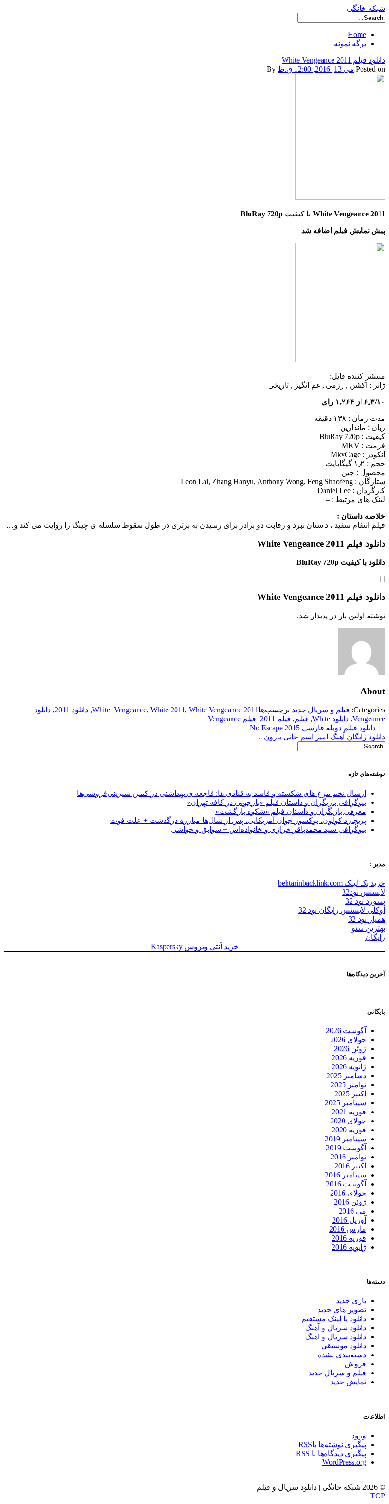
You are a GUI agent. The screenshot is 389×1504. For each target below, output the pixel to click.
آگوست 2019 (346, 1148)
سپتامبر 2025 (345, 1103)
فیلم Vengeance (232, 719)
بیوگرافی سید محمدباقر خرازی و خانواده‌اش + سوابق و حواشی (268, 829)
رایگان (375, 937)
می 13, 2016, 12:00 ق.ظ (316, 69)
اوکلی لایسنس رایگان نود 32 (341, 910)
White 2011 (167, 710)
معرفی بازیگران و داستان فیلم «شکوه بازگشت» (290, 811)
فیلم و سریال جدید (321, 710)
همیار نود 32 (366, 919)
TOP (377, 1496)
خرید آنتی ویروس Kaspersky (195, 947)
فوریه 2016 (349, 1238)
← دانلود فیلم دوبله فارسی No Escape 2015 (317, 728)
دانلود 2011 (71, 710)
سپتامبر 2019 (345, 1139)
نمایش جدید (348, 1382)
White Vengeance (215, 710)
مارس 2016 (347, 1229)
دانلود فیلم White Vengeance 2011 (333, 60)
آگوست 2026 (346, 1031)
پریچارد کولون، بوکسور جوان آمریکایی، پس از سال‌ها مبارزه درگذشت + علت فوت (238, 820)
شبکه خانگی (366, 8)
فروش (355, 1364)
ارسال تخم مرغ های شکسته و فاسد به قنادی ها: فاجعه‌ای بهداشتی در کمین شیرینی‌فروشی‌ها (221, 793)
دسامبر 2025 (346, 1076)
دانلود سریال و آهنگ (335, 1328)
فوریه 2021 (349, 1112)
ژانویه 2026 (349, 1067)
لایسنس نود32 (363, 892)
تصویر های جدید (341, 1310)
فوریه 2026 (349, 1058)
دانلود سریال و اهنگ (335, 1337)
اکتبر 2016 (350, 1166)
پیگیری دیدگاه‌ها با (331, 1453)
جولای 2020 (348, 1121)
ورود (359, 1435)
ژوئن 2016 (350, 1202)
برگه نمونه (350, 43)
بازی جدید (351, 1301)
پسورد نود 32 (365, 901)
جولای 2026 (348, 1040)
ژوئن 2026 (350, 1049)
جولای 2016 (348, 1193)
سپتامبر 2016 (345, 1175)
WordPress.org (344, 1462)
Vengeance (130, 710)
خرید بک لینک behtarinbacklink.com (331, 883)
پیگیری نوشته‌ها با (332, 1444)
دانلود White (330, 719)
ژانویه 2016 (349, 1247)
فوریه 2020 (349, 1130)
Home (357, 34)
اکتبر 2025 (350, 1094)
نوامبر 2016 (348, 1157)
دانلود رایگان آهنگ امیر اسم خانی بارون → (319, 737)
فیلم (301, 719)
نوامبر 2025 (348, 1085)
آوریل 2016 (349, 1220)
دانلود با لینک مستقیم (333, 1319)
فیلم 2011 (275, 719)
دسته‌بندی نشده (342, 1355)
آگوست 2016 (346, 1184)
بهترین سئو (368, 928)
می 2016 (352, 1211)
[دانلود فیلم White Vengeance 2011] (340, 197)
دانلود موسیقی (343, 1346)
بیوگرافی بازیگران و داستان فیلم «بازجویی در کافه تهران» (276, 802)
